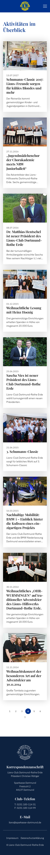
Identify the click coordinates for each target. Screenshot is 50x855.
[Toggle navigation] (45, 6)
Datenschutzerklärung (32, 838)
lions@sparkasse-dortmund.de (25, 822)
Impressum (12, 838)
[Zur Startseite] (25, 6)
